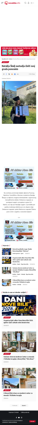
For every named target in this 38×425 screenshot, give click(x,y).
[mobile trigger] (3, 3)
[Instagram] (21, 417)
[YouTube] (18, 417)
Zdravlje (23, 274)
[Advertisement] (19, 26)
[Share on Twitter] (9, 74)
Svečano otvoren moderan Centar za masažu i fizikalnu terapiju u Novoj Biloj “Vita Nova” (24, 270)
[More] (17, 74)
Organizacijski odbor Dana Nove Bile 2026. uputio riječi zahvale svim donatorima (23, 259)
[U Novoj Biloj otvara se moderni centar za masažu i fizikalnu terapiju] (6, 282)
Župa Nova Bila (24, 264)
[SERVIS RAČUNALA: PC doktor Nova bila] (19, 178)
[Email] (12, 74)
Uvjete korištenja (13, 422)
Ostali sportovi (16, 253)
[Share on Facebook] (6, 74)
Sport (22, 253)
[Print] (15, 74)
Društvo (5, 62)
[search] (25, 2)
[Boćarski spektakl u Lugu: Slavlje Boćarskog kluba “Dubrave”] (6, 251)
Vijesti (18, 264)
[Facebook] (16, 417)
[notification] (28, 3)
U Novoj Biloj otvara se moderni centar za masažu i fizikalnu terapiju (18, 394)
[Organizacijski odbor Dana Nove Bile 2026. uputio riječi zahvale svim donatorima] (6, 260)
